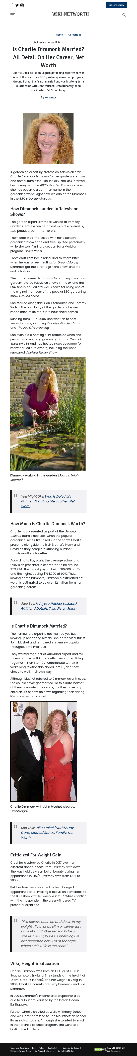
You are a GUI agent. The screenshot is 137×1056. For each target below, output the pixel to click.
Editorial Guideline (71, 1048)
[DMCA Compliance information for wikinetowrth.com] (100, 1049)
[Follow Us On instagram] (22, 5)
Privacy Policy (38, 1048)
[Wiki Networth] (69, 14)
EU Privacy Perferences (44, 1051)
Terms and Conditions (19, 1048)
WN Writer (50, 97)
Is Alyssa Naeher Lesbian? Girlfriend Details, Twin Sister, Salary (49, 606)
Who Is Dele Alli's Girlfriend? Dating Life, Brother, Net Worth (48, 501)
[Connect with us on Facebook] (12, 5)
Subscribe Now (116, 5)
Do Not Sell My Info (66, 1051)
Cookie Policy (53, 1048)
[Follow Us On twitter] (17, 5)
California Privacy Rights (20, 1051)
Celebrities (74, 34)
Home (59, 34)
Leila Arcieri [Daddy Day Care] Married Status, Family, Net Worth (47, 833)
